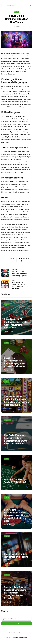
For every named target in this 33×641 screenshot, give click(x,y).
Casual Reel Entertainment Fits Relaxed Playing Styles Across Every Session (14, 361)
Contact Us (12, 633)
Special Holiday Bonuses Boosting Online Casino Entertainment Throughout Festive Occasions (15, 592)
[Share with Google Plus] (24, 259)
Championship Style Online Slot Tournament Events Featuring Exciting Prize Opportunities (16, 400)
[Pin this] (28, 259)
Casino (16, 11)
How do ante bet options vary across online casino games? (16, 557)
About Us (21, 633)
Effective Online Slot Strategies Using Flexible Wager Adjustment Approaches (16, 323)
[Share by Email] (22, 261)
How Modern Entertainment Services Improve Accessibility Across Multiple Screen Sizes (15, 515)
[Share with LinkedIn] (26, 259)
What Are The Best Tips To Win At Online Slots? (15, 480)
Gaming (7, 497)
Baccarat (8, 420)
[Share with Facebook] (19, 259)
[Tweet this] (22, 259)
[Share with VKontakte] (19, 261)
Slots (7, 304)
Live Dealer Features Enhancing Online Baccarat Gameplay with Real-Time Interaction (15, 439)
